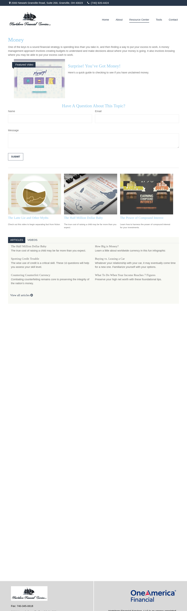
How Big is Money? (107, 246)
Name (11, 111)
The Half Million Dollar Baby (83, 218)
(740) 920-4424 (100, 2)
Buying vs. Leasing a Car (110, 258)
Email (98, 111)
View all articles (20, 295)
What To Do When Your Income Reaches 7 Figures (125, 275)
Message (13, 130)
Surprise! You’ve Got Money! (94, 65)
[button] (105, 19)
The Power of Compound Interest (141, 218)
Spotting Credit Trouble (25, 258)
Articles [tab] (16, 240)
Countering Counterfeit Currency (30, 275)
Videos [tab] (32, 240)
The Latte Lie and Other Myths (28, 218)
